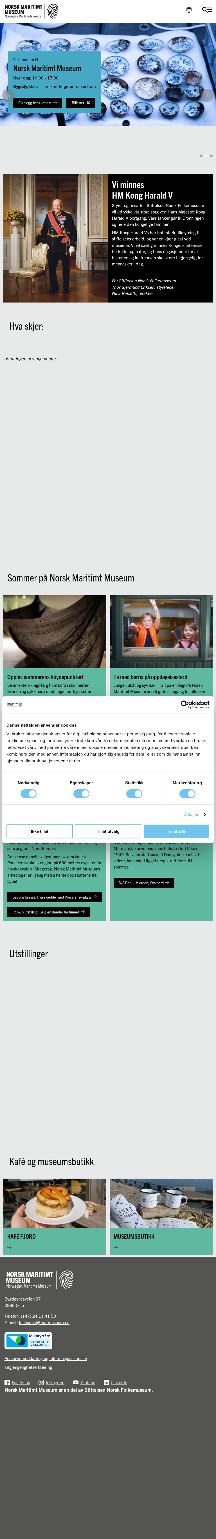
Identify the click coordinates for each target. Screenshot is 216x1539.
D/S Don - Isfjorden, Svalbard (141, 882)
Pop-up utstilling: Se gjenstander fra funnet (45, 912)
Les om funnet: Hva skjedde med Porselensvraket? (51, 897)
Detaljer (191, 814)
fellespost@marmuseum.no (44, 1322)
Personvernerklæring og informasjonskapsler (45, 1358)
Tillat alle (176, 831)
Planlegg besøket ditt (34, 102)
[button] (209, 144)
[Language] (189, 9)
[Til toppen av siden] (206, 1531)
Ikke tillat (39, 831)
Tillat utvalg (108, 831)
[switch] (81, 793)
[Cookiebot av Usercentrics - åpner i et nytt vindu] (185, 704)
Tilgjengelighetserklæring (28, 1367)
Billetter (78, 102)
